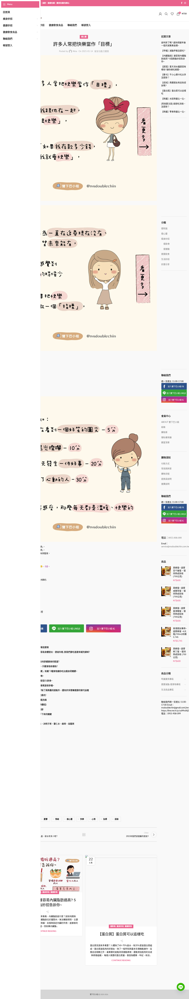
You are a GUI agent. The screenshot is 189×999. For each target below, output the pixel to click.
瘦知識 (164, 229)
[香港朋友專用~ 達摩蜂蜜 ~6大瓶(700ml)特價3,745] (166, 635)
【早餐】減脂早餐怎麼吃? (173, 50)
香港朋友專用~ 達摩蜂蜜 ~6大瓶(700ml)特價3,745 (180, 632)
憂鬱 (46, 819)
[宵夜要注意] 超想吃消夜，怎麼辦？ (173, 105)
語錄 (117, 819)
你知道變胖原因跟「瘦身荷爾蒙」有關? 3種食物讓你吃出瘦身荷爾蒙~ (45, 671)
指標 (105, 819)
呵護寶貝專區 (167, 679)
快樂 (82, 819)
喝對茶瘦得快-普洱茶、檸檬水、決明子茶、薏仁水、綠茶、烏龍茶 (44, 724)
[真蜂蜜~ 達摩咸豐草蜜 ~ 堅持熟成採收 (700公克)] (166, 594)
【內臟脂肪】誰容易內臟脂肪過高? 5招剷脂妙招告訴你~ (173, 58)
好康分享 (165, 264)
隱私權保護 (166, 438)
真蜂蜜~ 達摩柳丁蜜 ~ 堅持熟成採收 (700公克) (179, 652)
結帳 (163, 427)
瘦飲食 (113, 926)
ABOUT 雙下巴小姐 (170, 422)
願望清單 (165, 443)
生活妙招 (165, 259)
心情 (94, 819)
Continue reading (46, 931)
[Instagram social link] (185, 3)
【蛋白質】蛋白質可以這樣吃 (121, 934)
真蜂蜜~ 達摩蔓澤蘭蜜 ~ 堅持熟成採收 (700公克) (179, 612)
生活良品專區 (167, 690)
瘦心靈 (84, 37)
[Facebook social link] (181, 3)
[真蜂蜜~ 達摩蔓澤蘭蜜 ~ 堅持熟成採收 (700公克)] (166, 614)
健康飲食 (54, 892)
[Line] (181, 989)
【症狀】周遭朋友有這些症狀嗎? (173, 84)
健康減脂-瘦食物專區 (171, 684)
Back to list (84, 835)
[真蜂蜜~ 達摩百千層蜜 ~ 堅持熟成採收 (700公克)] (166, 574)
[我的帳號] (160, 14)
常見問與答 (166, 469)
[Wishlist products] (172, 14)
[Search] (166, 14)
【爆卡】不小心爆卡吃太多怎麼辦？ (173, 76)
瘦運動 (166, 249)
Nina (75, 51)
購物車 (164, 432)
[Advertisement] (84, 374)
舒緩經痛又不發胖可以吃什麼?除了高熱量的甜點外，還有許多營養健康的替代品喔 (51, 690)
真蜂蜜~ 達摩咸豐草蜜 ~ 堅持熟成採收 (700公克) (179, 592)
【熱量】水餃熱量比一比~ (173, 98)
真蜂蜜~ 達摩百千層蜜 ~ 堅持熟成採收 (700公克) (179, 572)
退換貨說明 (166, 479)
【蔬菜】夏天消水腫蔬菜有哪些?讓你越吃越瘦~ (173, 68)
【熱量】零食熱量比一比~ (173, 111)
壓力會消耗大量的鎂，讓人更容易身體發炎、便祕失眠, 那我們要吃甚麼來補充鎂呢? (52, 652)
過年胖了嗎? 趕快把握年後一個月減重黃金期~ (173, 44)
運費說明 (165, 484)
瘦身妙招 (45, 892)
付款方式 (165, 464)
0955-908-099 (175, 537)
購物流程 (165, 474)
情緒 (57, 819)
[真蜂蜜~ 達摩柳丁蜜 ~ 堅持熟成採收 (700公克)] (166, 655)
